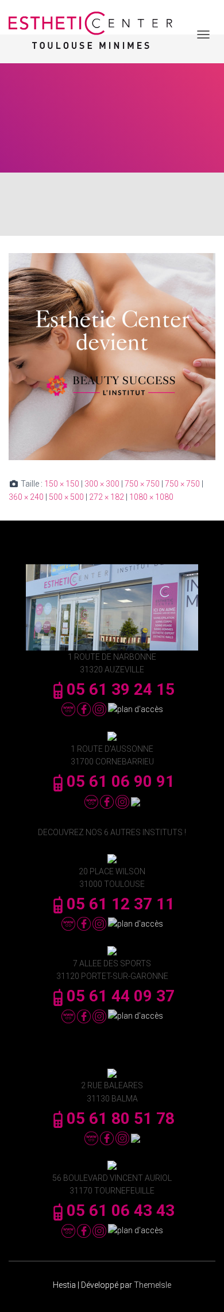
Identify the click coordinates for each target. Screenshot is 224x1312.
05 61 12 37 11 (121, 903)
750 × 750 (142, 483)
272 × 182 (106, 497)
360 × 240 (26, 497)
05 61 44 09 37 (121, 995)
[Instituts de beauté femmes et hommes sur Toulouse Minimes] (95, 34)
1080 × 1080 (151, 497)
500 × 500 (66, 497)
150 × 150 (61, 483)
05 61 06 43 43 (121, 1210)
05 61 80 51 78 (121, 1118)
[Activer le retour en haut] (201, 1289)
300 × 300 (101, 483)
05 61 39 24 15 (121, 689)
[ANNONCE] (112, 356)
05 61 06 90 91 (121, 781)
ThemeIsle (152, 1285)
